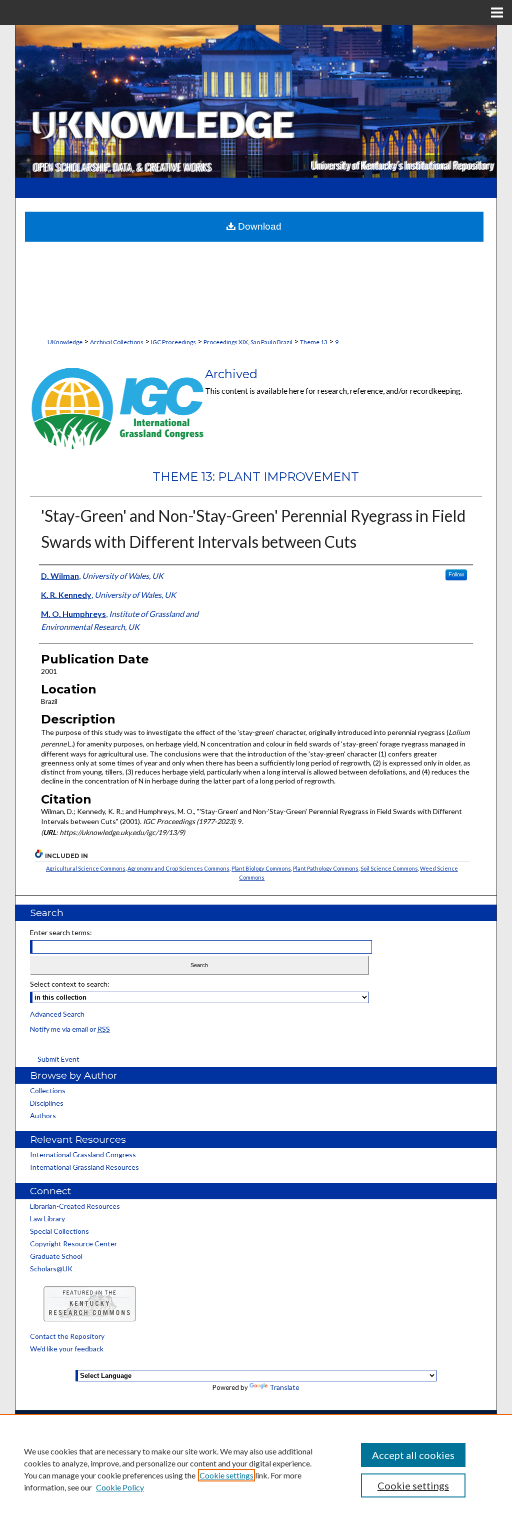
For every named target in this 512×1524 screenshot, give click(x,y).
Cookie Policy (120, 1487)
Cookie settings (227, 1475)
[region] (256, 1469)
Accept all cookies (413, 1455)
